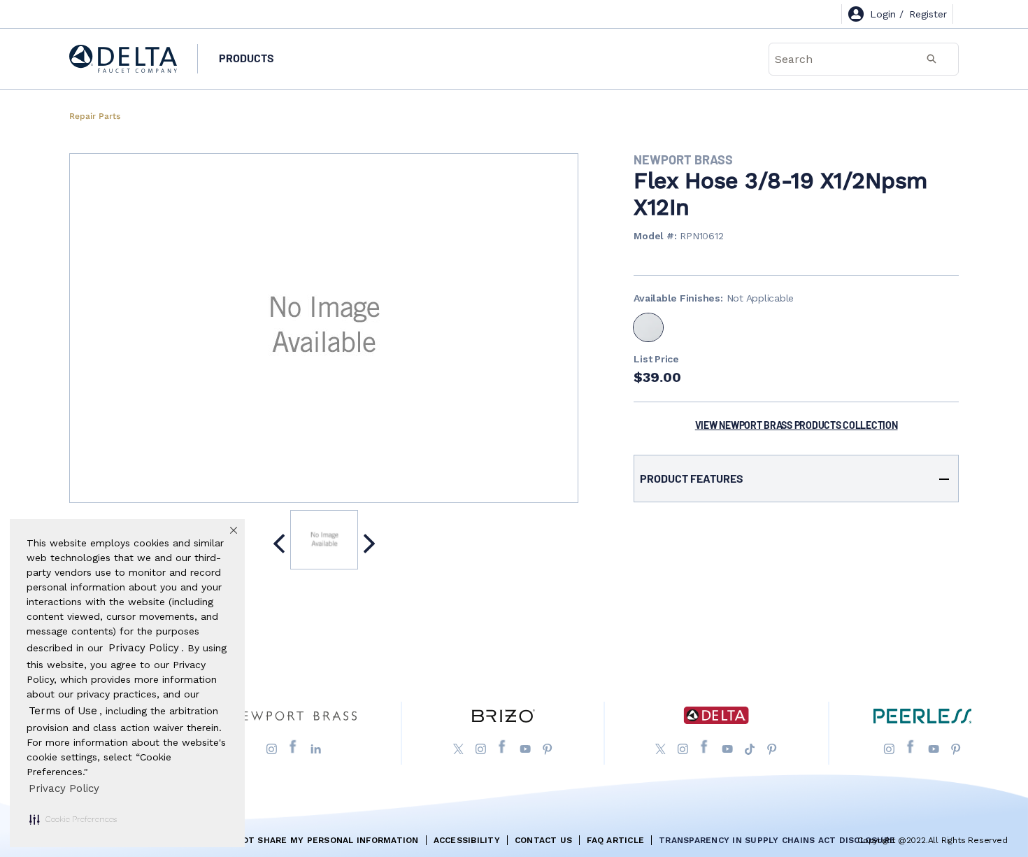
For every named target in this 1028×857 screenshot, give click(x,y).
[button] (73, 819)
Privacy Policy (64, 788)
